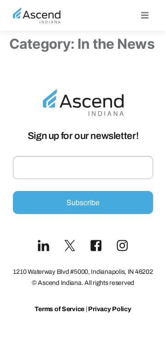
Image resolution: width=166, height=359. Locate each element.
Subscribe (83, 202)
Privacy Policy (109, 309)
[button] (144, 15)
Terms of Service (59, 309)
